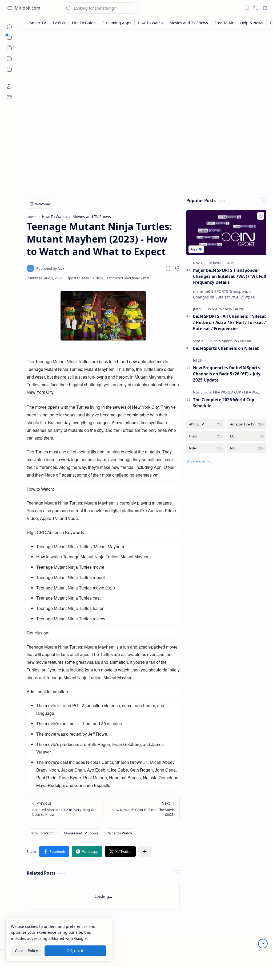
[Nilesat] (245, 340)
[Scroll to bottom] (263, 943)
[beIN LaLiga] (234, 308)
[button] (9, 8)
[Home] (9, 26)
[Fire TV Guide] (84, 22)
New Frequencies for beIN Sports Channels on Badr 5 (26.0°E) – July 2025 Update (226, 374)
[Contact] (9, 97)
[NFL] (246, 448)
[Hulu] (205, 436)
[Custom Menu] (9, 58)
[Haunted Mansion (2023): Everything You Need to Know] (65, 808)
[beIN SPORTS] (223, 262)
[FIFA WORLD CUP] (228, 392)
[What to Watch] (120, 833)
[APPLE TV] (205, 424)
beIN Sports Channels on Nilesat (226, 348)
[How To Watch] (150, 22)
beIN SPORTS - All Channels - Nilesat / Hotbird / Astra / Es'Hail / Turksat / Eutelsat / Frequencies (229, 322)
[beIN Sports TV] (226, 340)
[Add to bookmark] (260, 216)
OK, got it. (76, 950)
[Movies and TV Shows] (188, 22)
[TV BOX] (59, 22)
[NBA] (205, 448)
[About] (9, 86)
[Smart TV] (38, 22)
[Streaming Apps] (117, 22)
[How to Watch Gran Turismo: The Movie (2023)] (141, 808)
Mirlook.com (27, 8)
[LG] (246, 436)
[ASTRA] (218, 308)
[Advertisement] (147, 75)
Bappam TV (256, 956)
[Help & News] (252, 22)
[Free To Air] (224, 22)
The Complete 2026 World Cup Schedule (223, 402)
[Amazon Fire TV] (246, 424)
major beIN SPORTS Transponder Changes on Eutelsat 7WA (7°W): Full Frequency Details (229, 276)
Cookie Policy (26, 950)
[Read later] (168, 268)
